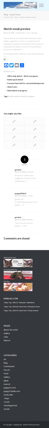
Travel (6, 401)
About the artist (11, 329)
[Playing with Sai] (14, 129)
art (29, 33)
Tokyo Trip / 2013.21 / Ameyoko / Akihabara (19, 302)
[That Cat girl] (35, 137)
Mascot (7, 340)
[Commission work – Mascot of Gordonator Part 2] (35, 121)
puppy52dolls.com (12, 391)
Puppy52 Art (17, 425)
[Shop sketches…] (14, 145)
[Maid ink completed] (35, 129)
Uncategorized (10, 405)
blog (6, 362)
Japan (6, 380)
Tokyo (6, 398)
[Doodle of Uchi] (14, 137)
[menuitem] (35, 5)
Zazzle (7, 409)
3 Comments (20, 33)
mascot (7, 384)
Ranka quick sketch (15, 79)
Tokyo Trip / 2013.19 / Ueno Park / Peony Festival (21, 311)
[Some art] (35, 145)
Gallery (7, 333)
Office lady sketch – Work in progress (22, 76)
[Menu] (41, 5)
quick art (18, 96)
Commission (9, 366)
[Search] (35, 5)
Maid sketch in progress (17, 90)
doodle (11, 96)
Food (6, 373)
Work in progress (28, 96)
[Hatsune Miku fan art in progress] (14, 121)
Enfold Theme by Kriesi (31, 425)
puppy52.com (10, 387)
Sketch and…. (12, 87)
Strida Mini (8, 394)
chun (35, 33)
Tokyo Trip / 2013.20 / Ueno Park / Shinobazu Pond (22, 307)
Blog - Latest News (12, 14)
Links (6, 336)
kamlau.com (11, 299)
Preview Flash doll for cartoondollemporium (25, 83)
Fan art (7, 370)
